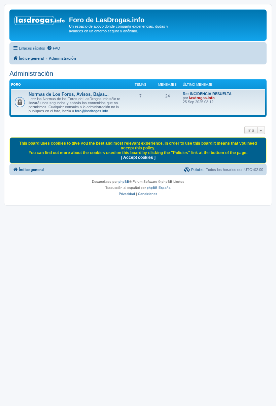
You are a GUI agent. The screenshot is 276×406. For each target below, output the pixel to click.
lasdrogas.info (202, 98)
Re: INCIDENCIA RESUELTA (207, 94)
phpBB (123, 181)
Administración (31, 73)
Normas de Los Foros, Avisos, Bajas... (69, 94)
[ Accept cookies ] (138, 157)
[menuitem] (53, 48)
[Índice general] (40, 22)
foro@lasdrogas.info (91, 111)
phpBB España (159, 188)
